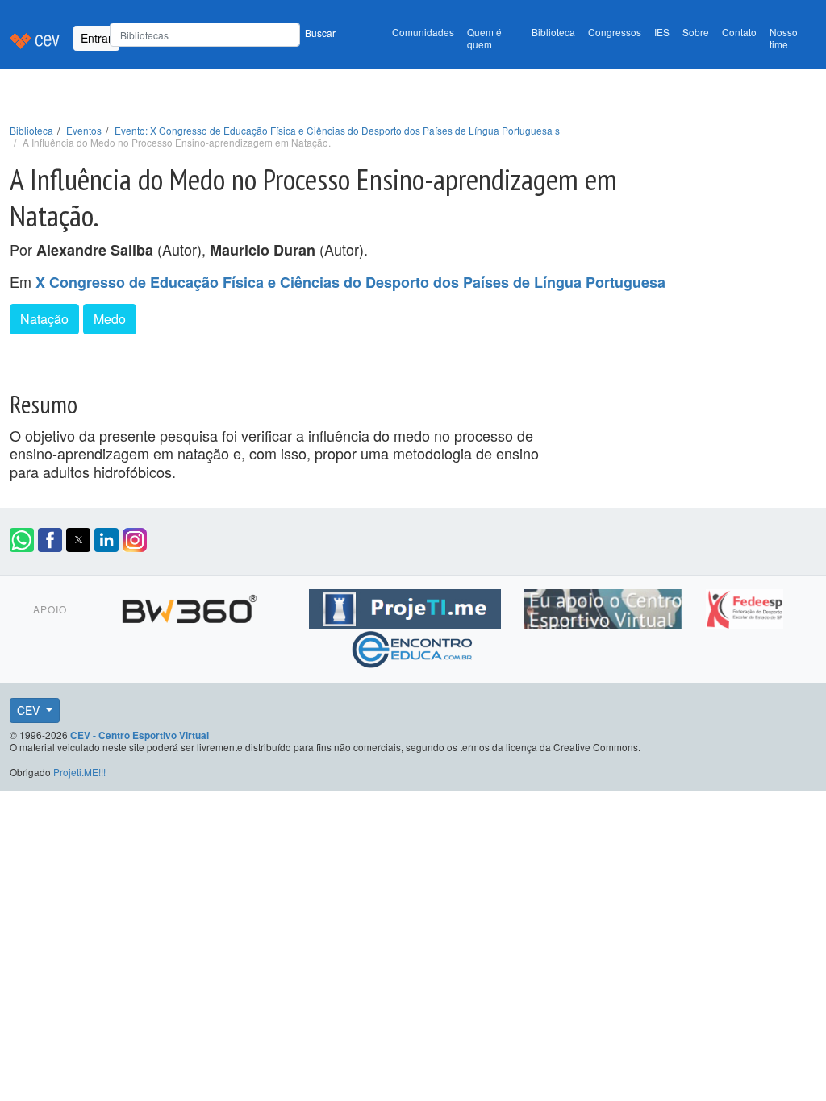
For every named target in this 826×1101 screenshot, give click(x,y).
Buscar (320, 32)
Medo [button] (110, 319)
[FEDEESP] (744, 606)
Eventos (84, 130)
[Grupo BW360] (191, 606)
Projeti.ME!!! (79, 772)
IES (662, 32)
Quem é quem (484, 38)
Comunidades (423, 32)
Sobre (695, 32)
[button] (22, 540)
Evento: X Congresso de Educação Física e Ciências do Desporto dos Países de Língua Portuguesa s (337, 130)
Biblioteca (553, 32)
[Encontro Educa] (412, 646)
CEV (30, 710)
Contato (739, 32)
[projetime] (407, 606)
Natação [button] (44, 319)
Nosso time (784, 38)
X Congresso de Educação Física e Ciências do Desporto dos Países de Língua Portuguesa (350, 282)
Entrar (96, 38)
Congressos (614, 32)
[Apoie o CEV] (605, 606)
